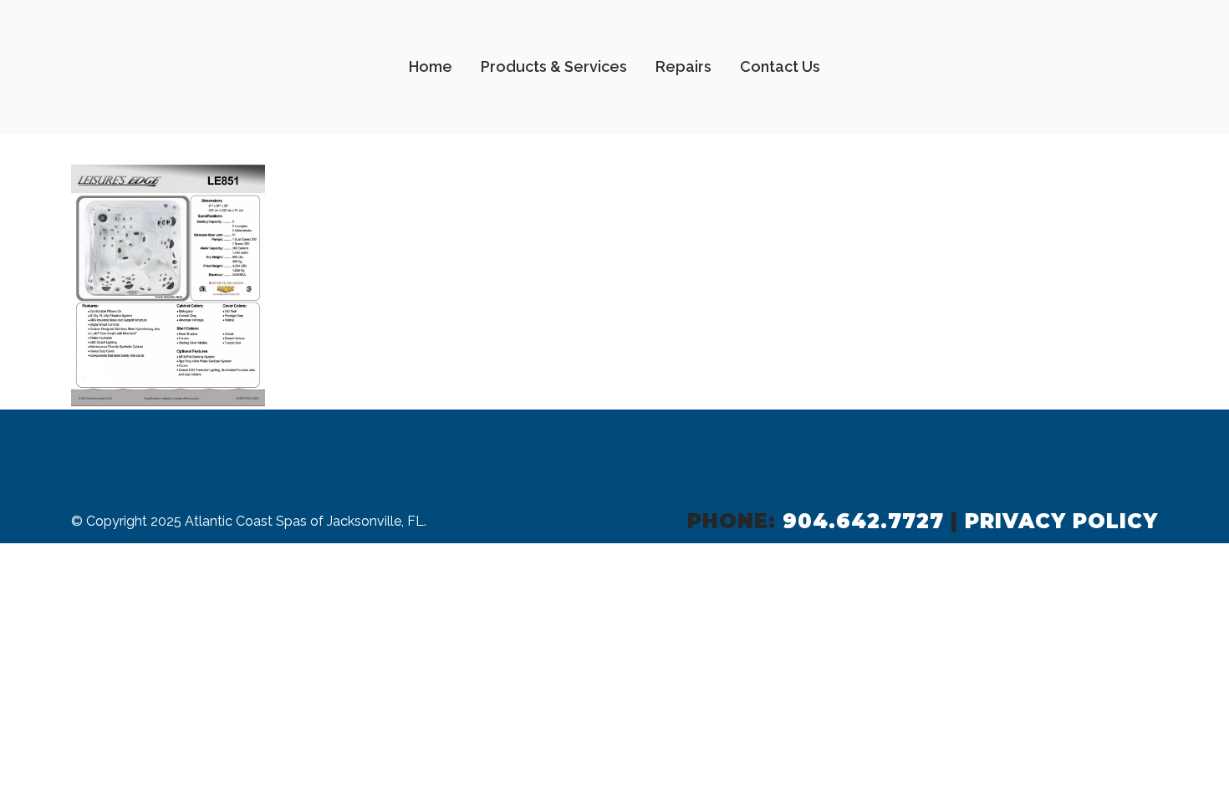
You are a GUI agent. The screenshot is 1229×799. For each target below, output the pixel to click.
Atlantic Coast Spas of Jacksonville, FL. (305, 521)
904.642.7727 (863, 521)
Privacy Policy (1061, 521)
